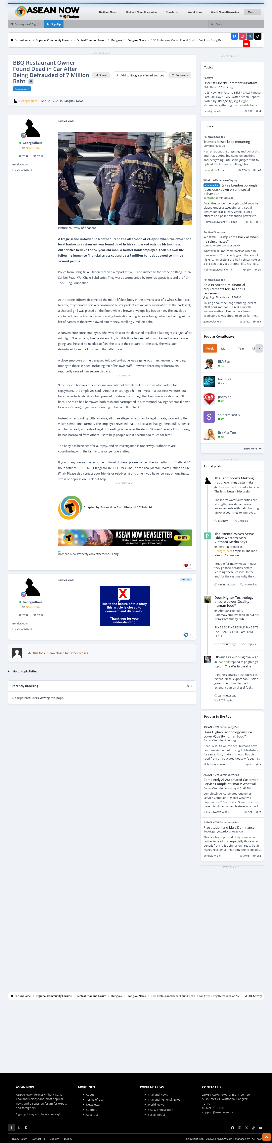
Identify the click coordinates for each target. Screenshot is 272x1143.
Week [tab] (210, 348)
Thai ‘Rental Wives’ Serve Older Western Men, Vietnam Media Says (234, 537)
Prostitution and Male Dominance (229, 827)
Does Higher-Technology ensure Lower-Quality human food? (233, 601)
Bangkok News (73, 101)
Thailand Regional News (164, 1099)
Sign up (21, 1114)
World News (156, 1104)
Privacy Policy (19, 1139)
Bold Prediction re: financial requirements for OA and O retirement (224, 289)
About (90, 1094)
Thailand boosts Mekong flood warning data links (234, 480)
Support (91, 1110)
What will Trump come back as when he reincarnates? (231, 239)
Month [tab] (225, 348)
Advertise (92, 1115)
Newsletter (93, 1104)
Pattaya (208, 78)
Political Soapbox (214, 137)
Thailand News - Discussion (232, 491)
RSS (69, 1139)
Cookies (54, 1139)
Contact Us (38, 1139)
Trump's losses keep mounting (227, 142)
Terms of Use (95, 1099)
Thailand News (158, 1094)
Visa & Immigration (160, 1110)
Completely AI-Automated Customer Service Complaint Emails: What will (231, 782)
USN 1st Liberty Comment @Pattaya (230, 83)
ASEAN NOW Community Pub (221, 727)
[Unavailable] (70, 507)
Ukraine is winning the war (236, 657)
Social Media (156, 1115)
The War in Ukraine (238, 666)
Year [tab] (241, 348)
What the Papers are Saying (220, 180)
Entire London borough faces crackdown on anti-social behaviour (230, 189)
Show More (250, 448)
